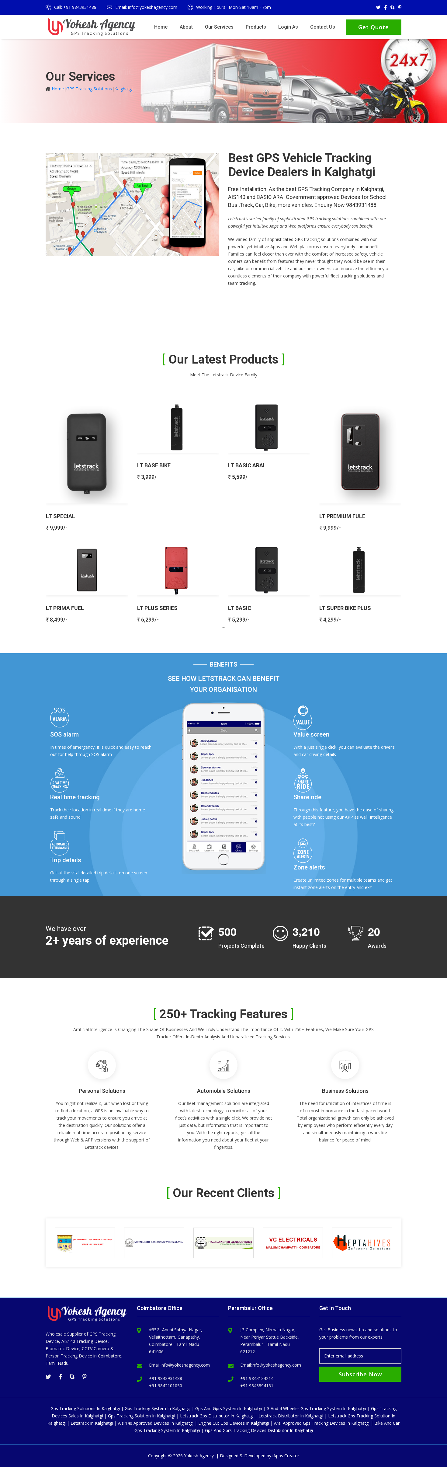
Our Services (219, 27)
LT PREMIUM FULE (342, 516)
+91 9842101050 (165, 1386)
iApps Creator (285, 1455)
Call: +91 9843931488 (75, 7)
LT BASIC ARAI (246, 465)
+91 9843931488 (165, 1378)
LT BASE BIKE (154, 465)
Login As (288, 27)
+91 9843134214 (256, 1378)
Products (256, 27)
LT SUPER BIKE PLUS (345, 608)
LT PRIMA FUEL (65, 608)
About (186, 27)
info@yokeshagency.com (185, 1365)
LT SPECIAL (60, 516)
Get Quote (373, 27)
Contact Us (322, 27)
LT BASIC (239, 608)
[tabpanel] (223, 510)
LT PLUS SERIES (157, 608)
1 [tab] (223, 627)
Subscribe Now (360, 1374)
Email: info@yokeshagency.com (146, 7)
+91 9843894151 (256, 1386)
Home (161, 27)
